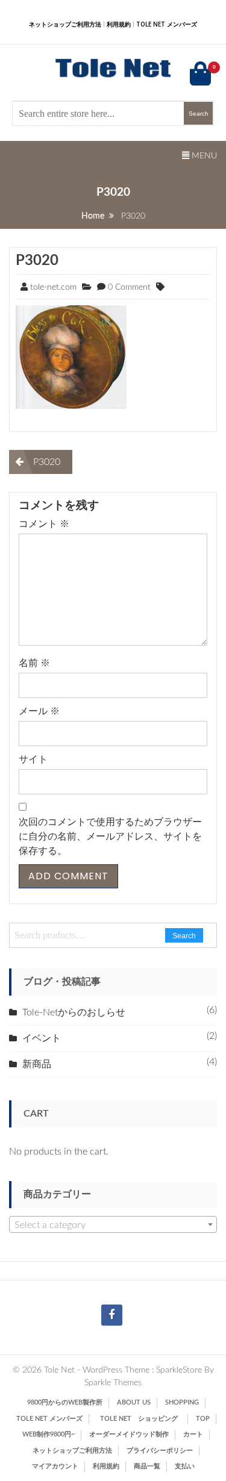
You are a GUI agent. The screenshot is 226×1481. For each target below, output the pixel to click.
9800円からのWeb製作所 (64, 1402)
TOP (203, 1418)
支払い (185, 1466)
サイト (33, 759)
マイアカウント (55, 1466)
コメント (44, 524)
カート (193, 1434)
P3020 (37, 261)
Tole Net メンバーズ (166, 24)
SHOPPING (182, 1402)
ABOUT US (134, 1402)
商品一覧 (147, 1466)
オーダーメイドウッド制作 (129, 1434)
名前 (34, 663)
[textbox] (113, 1225)
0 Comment (129, 287)
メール (39, 711)
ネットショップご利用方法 (65, 24)
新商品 (36, 1064)
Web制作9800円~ (48, 1434)
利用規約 (119, 24)
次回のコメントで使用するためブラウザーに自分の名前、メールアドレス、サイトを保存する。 (110, 836)
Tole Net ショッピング (142, 1418)
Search (184, 936)
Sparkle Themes (113, 1383)
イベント (41, 1038)
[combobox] (113, 1224)
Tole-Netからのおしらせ (73, 1012)
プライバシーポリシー (160, 1450)
